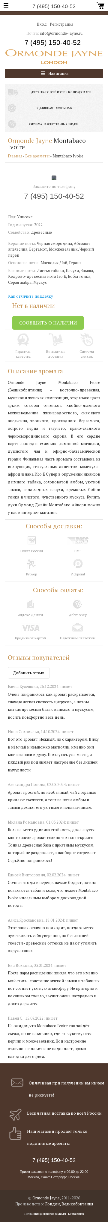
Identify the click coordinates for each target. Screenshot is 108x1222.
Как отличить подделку (30, 296)
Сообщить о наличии (48, 322)
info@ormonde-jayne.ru (61, 33)
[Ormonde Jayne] (54, 56)
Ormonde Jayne (30, 140)
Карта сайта (76, 1214)
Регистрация (61, 24)
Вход (42, 24)
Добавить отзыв (28, 673)
